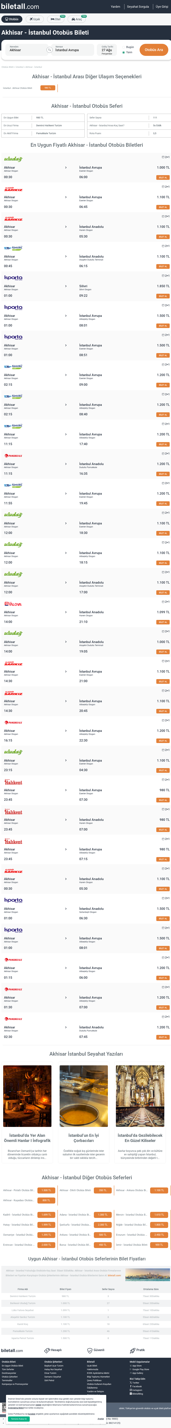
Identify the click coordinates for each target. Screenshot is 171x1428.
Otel (59, 18)
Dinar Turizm (50, 1373)
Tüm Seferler (8, 1369)
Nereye (59, 46)
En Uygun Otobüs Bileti (12, 1365)
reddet (38, 1405)
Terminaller (7, 1380)
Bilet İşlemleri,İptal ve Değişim (94, 1396)
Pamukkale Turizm (46, 133)
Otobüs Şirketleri (10, 1376)
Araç (80, 18)
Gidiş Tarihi (107, 46)
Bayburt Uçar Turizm (53, 1365)
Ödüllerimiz (92, 1388)
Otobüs (13, 19)
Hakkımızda (92, 1369)
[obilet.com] (20, 9)
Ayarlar (101, 1419)
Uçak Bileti (92, 1365)
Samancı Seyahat (52, 1376)
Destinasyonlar (9, 1373)
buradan (31, 1414)
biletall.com (114, 1275)
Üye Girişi (162, 6)
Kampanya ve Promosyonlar (15, 1384)
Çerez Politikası (94, 1380)
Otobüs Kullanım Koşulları (99, 1384)
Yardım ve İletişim (95, 1391)
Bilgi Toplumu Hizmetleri (98, 1376)
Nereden (14, 46)
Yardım (115, 6)
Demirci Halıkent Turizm (49, 125)
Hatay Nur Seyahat (53, 1369)
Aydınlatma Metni (16, 1408)
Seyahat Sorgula (138, 6)
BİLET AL (163, 177)
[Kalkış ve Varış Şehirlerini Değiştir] (50, 50)
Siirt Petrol (49, 1380)
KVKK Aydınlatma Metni (98, 1373)
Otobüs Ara (154, 50)
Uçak (36, 19)
